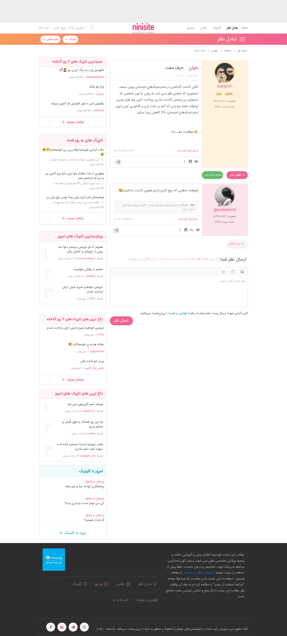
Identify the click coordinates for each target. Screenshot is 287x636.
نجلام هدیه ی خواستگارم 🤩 (86, 344)
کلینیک (216, 28)
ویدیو (190, 28)
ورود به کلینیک (74, 533)
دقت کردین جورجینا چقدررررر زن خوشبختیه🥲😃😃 (73, 152)
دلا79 (92, 299)
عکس (203, 28)
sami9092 (89, 411)
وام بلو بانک (96, 87)
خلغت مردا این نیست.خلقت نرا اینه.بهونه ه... (75, 202)
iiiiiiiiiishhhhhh (95, 77)
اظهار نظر (236, 175)
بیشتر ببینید (74, 122)
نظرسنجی (52, 39)
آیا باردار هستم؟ (94, 520)
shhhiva (99, 110)
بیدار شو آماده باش (92, 361)
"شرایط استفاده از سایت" (198, 573)
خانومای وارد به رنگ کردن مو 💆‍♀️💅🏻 (81, 70)
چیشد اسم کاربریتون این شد (85, 404)
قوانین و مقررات (147, 600)
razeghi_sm (87, 456)
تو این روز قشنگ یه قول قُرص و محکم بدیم (82, 424)
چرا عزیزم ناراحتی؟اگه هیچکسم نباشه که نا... (75, 183)
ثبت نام (44, 28)
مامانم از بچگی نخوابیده (88, 269)
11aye (92, 433)
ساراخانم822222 (85, 259)
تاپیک (72, 39)
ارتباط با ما (120, 600)
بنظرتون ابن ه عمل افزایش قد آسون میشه (77, 103)
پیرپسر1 (100, 94)
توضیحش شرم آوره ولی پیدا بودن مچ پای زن (75, 197)
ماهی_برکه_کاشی (94, 368)
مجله (244, 28)
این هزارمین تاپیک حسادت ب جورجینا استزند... (73, 159)
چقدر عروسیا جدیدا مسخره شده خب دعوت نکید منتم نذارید (80, 447)
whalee (90, 276)
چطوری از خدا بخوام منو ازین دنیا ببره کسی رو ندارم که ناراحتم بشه (75, 176)
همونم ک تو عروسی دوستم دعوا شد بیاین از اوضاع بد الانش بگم (80, 249)
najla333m (97, 351)
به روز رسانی (236, 243)
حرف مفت (174, 68)
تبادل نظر (232, 28)
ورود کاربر (60, 28)
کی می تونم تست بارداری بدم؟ (84, 503)
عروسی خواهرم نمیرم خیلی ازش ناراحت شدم (82, 289)
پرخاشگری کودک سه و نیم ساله (84, 486)
